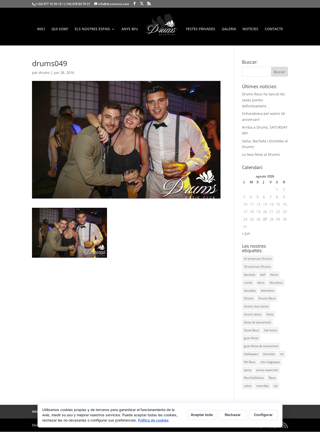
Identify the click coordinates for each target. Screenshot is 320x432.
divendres (267, 290)
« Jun (246, 233)
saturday (262, 386)
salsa (247, 386)
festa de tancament (257, 322)
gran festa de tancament (261, 346)
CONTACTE (274, 29)
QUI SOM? (60, 29)
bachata (249, 274)
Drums (249, 298)
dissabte (250, 290)
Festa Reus (251, 330)
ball (262, 274)
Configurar (263, 415)
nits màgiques (270, 362)
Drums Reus (267, 298)
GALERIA (229, 29)
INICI (41, 29)
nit (282, 354)
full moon (270, 330)
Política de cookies (153, 420)
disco (260, 282)
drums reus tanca (256, 306)
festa (270, 314)
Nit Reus (250, 362)
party (247, 370)
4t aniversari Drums (258, 258)
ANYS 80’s (130, 29)
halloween (251, 354)
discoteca (276, 282)
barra (274, 274)
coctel (248, 282)
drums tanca (253, 314)
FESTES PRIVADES (200, 29)
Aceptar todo (202, 415)
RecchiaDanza (254, 378)
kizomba (269, 354)
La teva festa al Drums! (261, 154)
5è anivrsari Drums (257, 266)
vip (276, 386)
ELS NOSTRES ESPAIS (92, 29)
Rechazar (233, 415)
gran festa (251, 338)
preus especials (267, 370)
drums (44, 72)
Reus (272, 378)
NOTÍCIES (250, 29)
